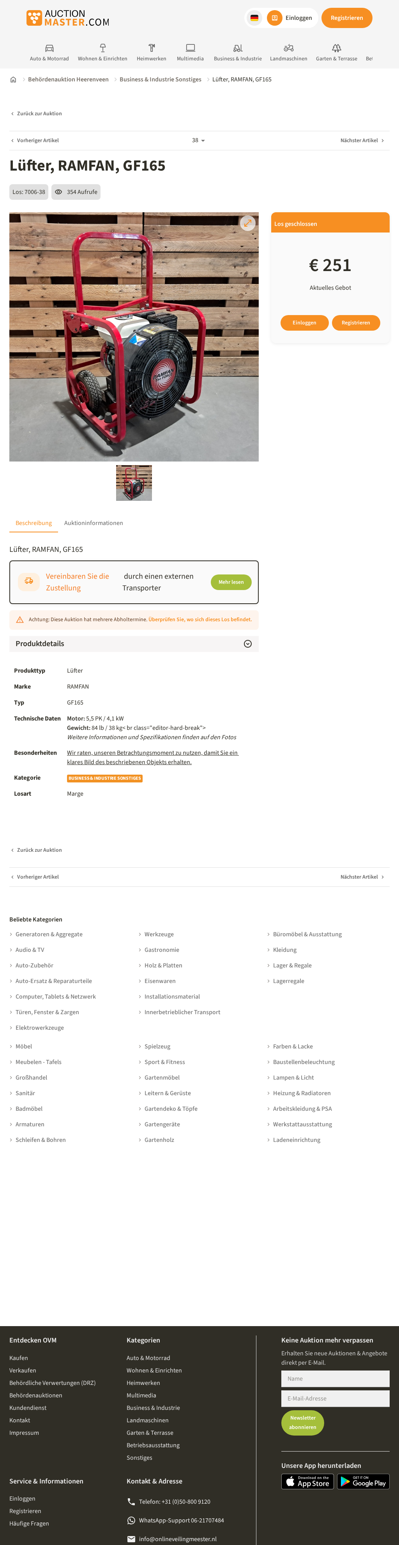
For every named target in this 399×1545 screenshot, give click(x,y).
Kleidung (285, 950)
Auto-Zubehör (34, 965)
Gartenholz (159, 1140)
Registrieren (347, 18)
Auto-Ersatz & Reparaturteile (54, 981)
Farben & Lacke (293, 1046)
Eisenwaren (160, 981)
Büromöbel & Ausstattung (307, 934)
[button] (254, 18)
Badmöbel (29, 1109)
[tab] (33, 523)
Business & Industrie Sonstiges (160, 79)
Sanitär (25, 1093)
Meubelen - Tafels (39, 1062)
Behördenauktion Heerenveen (68, 79)
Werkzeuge (159, 934)
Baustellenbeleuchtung (304, 1062)
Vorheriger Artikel (38, 140)
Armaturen (30, 1124)
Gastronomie (162, 950)
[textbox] (160, 728)
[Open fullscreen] (248, 223)
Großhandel (31, 1077)
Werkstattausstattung (302, 1124)
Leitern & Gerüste (168, 1093)
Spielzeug (157, 1046)
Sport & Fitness (165, 1062)
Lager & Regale (292, 965)
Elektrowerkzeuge (40, 1028)
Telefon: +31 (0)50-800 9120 (174, 1501)
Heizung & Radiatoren (302, 1093)
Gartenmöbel (162, 1077)
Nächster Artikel (359, 140)
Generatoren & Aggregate (49, 934)
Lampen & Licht (293, 1077)
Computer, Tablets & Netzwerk (56, 996)
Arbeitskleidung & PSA (302, 1109)
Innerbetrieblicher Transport (183, 1012)
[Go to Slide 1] (134, 482)
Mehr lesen (231, 582)
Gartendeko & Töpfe (171, 1109)
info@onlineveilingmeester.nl (178, 1539)
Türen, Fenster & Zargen (47, 1012)
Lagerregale (288, 981)
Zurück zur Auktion (39, 114)
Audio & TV (30, 950)
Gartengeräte (162, 1124)
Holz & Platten (163, 965)
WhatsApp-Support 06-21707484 (181, 1520)
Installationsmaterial (172, 996)
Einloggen (304, 323)
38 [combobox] (195, 140)
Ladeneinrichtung (296, 1140)
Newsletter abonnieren (302, 1423)
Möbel (24, 1046)
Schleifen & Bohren (41, 1140)
